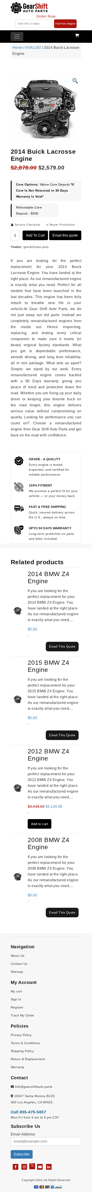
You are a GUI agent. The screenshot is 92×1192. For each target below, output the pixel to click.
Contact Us (19, 963)
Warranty (17, 1067)
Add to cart (35, 235)
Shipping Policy (22, 1051)
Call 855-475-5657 (28, 1112)
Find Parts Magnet (65, 23)
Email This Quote (62, 646)
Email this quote (65, 235)
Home (18, 47)
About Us (18, 955)
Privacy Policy (21, 1035)
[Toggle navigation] (17, 36)
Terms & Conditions (25, 1043)
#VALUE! (33, 47)
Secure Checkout (27, 224)
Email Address (23, 1134)
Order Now (45, 16)
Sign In (16, 999)
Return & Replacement (28, 1059)
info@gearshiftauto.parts (33, 1086)
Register (17, 1007)
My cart (16, 991)
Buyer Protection (62, 224)
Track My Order (22, 1015)
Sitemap (17, 971)
